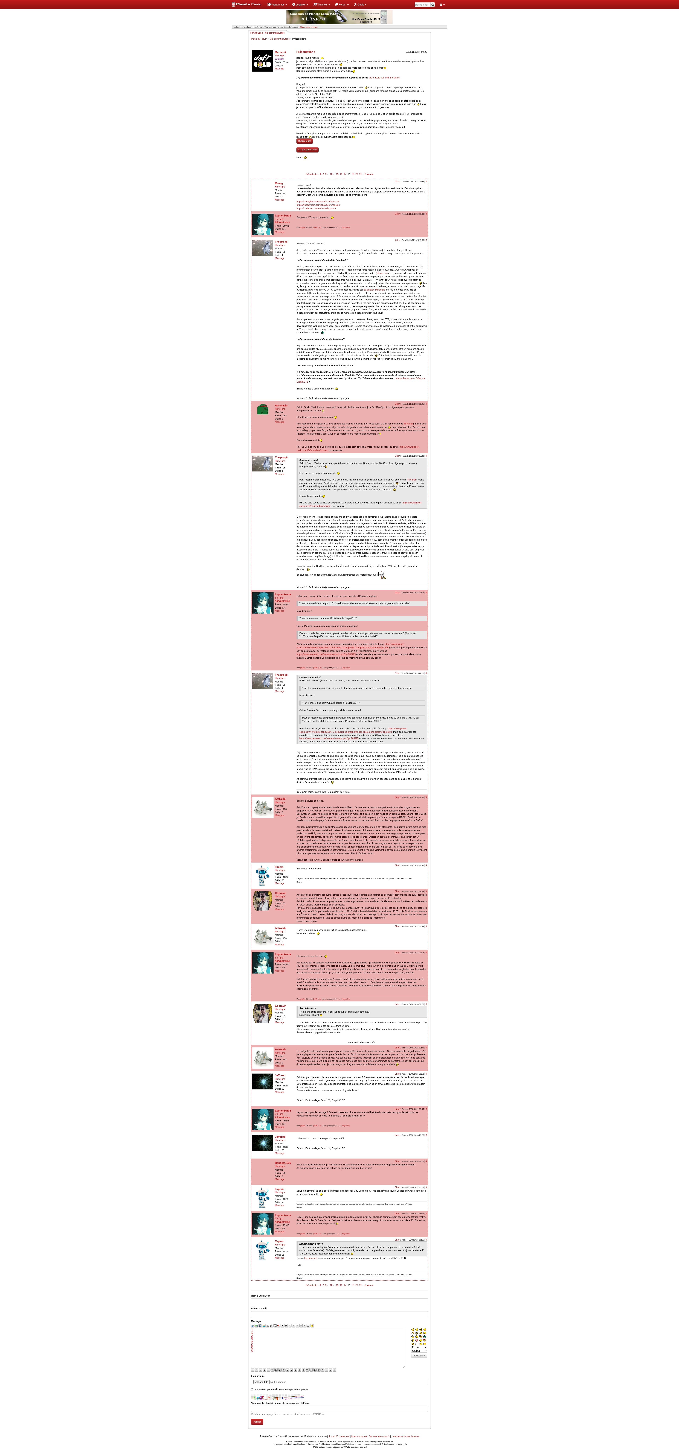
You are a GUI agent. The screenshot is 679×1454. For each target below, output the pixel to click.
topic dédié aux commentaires (384, 77)
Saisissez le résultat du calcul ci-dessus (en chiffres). (280, 1403)
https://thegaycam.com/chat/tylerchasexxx (318, 205)
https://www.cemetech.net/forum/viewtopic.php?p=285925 (326, 654)
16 (341, 174)
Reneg (279, 183)
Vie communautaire (280, 38)
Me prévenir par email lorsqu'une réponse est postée (281, 1389)
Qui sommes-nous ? (379, 1436)
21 (360, 174)
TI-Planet (408, 423)
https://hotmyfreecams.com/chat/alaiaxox (318, 201)
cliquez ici (382, 273)
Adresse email (259, 1308)
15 (337, 174)
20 (356, 174)
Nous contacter (359, 1436)
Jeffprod (280, 1075)
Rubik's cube (304, 141)
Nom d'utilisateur (260, 1295)
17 (345, 174)
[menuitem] (277, 4)
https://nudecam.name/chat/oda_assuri (316, 208)
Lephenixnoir (283, 215)
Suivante (368, 174)
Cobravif (280, 893)
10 (331, 174)
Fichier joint (257, 1376)
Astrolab (280, 798)
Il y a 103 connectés (339, 1436)
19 (353, 174)
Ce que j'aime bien (307, 149)
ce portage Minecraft (374, 289)
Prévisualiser (419, 1356)
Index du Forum (259, 38)
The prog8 (281, 241)
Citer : (398, 181)
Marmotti (280, 52)
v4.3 (277, 1436)
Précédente (312, 174)
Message (279, 68)
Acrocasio (281, 405)
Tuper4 (279, 866)
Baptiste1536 (283, 1162)
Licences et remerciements (405, 1436)
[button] (277, 4)
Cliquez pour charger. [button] (309, 26)
